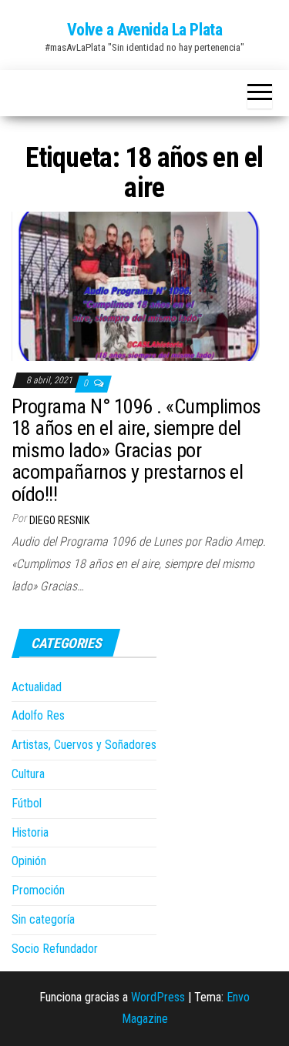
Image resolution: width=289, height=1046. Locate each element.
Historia (30, 832)
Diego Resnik (59, 520)
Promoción (38, 890)
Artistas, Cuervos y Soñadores (84, 744)
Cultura (28, 774)
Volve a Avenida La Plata (144, 29)
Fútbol (27, 803)
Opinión (29, 861)
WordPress (158, 997)
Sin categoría (43, 919)
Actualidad (37, 687)
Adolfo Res (38, 715)
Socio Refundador (55, 948)
